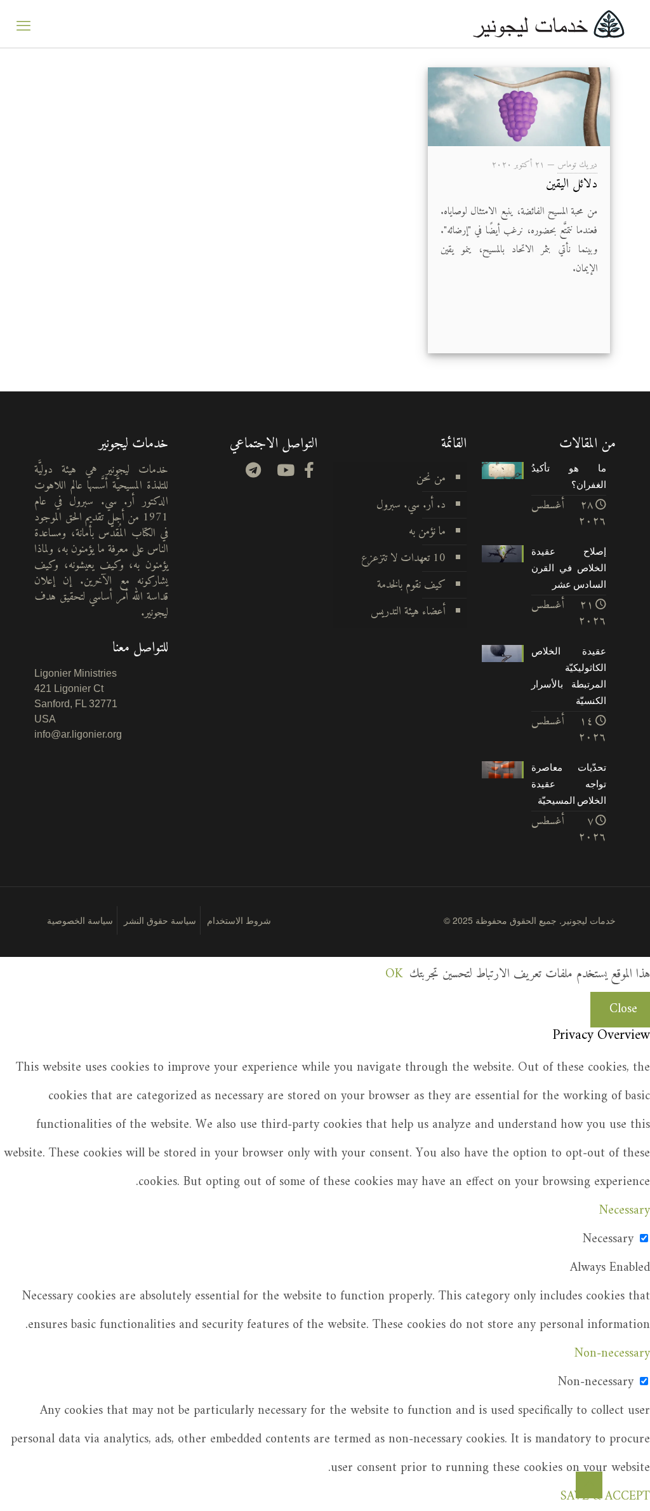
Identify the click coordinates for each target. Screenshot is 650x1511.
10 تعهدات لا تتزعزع (403, 558)
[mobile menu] (23, 24)
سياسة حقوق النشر (160, 920)
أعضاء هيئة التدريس (408, 611)
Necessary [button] (624, 1211)
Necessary (608, 1239)
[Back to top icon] (589, 1485)
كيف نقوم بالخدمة (411, 585)
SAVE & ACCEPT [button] (605, 1497)
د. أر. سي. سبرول (411, 505)
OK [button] (393, 974)
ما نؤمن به (427, 531)
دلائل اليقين (571, 184)
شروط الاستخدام (239, 920)
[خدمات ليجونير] (548, 24)
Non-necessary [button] (612, 1354)
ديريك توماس (577, 165)
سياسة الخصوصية (80, 920)
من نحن (431, 478)
